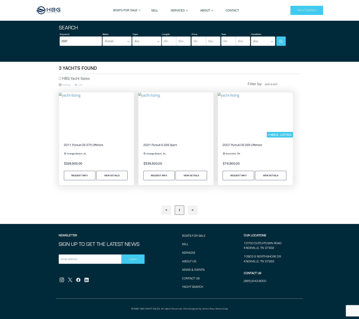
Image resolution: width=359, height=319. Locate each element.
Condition (256, 34)
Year (223, 34)
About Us (189, 261)
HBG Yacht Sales (75, 78)
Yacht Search (192, 287)
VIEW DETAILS (112, 175)
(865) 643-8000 (255, 281)
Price (194, 34)
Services (188, 252)
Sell (154, 10)
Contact (232, 10)
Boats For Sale (125, 10)
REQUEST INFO (79, 175)
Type (135, 34)
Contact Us (191, 278)
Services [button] (178, 10)
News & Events (193, 269)
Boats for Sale (193, 235)
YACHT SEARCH (307, 10)
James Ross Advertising (215, 308)
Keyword (64, 34)
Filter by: (255, 84)
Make (106, 34)
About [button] (205, 10)
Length (166, 34)
